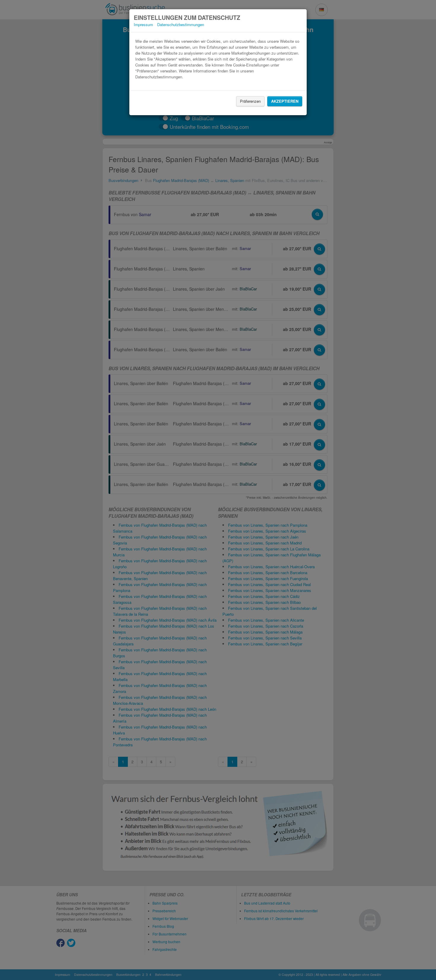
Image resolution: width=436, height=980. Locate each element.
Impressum (143, 24)
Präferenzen (250, 101)
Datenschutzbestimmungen (180, 24)
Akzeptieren (284, 101)
